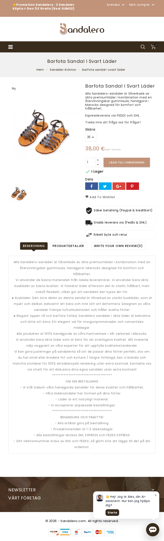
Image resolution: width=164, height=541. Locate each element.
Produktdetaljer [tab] (68, 246)
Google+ (119, 186)
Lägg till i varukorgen (126, 162)
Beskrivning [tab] (34, 246)
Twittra (105, 186)
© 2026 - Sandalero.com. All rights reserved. (82, 521)
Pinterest (132, 186)
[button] (152, 529)
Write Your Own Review (118, 246)
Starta (112, 512)
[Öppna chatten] (152, 529)
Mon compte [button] (142, 4)
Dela (91, 186)
